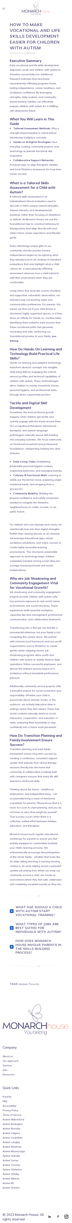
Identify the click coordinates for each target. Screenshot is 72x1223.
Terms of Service (12, 1114)
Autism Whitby (11, 1174)
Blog (28, 53)
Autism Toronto (29, 984)
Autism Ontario (11, 1187)
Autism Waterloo (12, 1169)
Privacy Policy (10, 1110)
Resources (9, 1074)
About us (8, 1056)
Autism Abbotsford (13, 1119)
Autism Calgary (11, 1133)
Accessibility (9, 1105)
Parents (7, 1096)
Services (7, 1065)
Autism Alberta (11, 1178)
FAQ (5, 1101)
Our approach (11, 1060)
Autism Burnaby (11, 1128)
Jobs (5, 1070)
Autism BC (8, 1183)
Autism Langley (11, 1142)
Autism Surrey (10, 1160)
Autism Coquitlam (13, 1137)
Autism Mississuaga (14, 1151)
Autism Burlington (13, 1124)
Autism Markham (12, 1146)
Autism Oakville (11, 1155)
